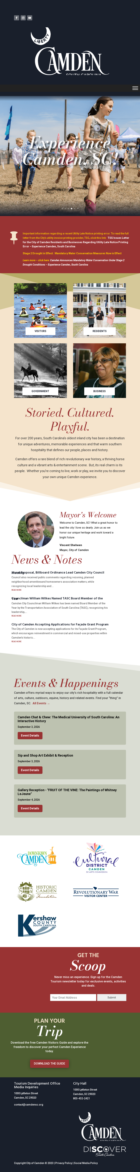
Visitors (40, 331)
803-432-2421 (81, 1098)
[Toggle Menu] (135, 88)
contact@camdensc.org (28, 1104)
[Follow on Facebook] (16, 17)
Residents (100, 331)
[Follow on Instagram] (23, 17)
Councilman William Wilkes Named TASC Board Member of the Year (57, 599)
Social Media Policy (86, 1163)
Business (99, 391)
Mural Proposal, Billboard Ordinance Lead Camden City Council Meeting (57, 573)
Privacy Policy (63, 1163)
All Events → (41, 703)
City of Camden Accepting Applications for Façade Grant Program (59, 625)
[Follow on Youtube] (29, 17)
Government (40, 391)
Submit (112, 997)
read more (16, 589)
